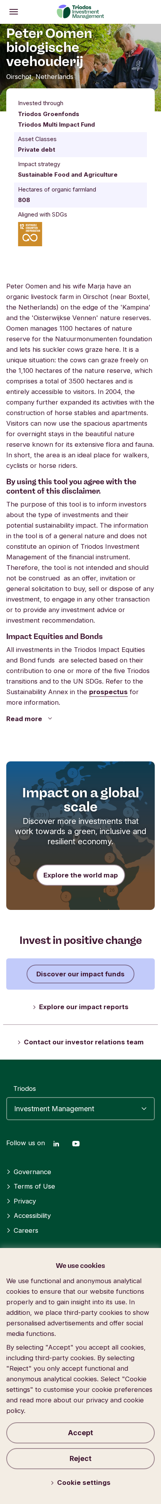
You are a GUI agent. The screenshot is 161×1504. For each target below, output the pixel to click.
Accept (80, 1433)
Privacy (25, 1201)
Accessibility (32, 1215)
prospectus (108, 692)
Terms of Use (34, 1186)
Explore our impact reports (84, 1007)
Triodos (24, 1088)
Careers (26, 1230)
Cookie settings (84, 1482)
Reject (80, 1458)
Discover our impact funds (80, 974)
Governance (32, 1172)
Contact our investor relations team (84, 1042)
